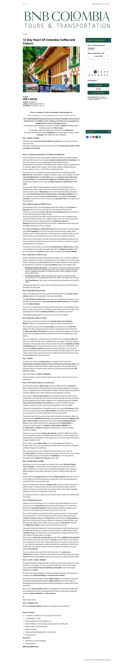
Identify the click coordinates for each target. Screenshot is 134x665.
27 (95, 75)
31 (107, 75)
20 (95, 72)
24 (107, 72)
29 (101, 75)
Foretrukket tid (92, 80)
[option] (30, 88)
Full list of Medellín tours (49, 115)
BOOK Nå (98, 85)
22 (101, 72)
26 (92, 75)
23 (104, 72)
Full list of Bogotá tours (34, 115)
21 (98, 72)
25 (89, 75)
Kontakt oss (90, 132)
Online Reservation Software (91, 659)
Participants (91, 48)
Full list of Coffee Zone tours (67, 115)
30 (104, 75)
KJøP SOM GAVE (98, 93)
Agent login (108, 659)
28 (98, 75)
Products (25, 34)
